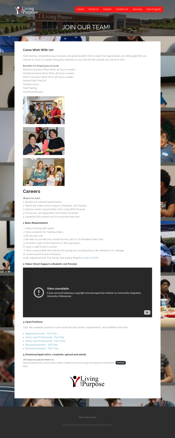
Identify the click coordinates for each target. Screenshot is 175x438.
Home (80, 9)
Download (120, 363)
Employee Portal (87, 417)
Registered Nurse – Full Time (41, 333)
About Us (93, 9)
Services (137, 9)
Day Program (154, 9)
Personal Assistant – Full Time (41, 344)
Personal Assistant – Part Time (42, 348)
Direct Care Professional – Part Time (45, 341)
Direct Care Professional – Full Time (44, 337)
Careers (107, 9)
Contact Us (122, 9)
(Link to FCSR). (91, 257)
